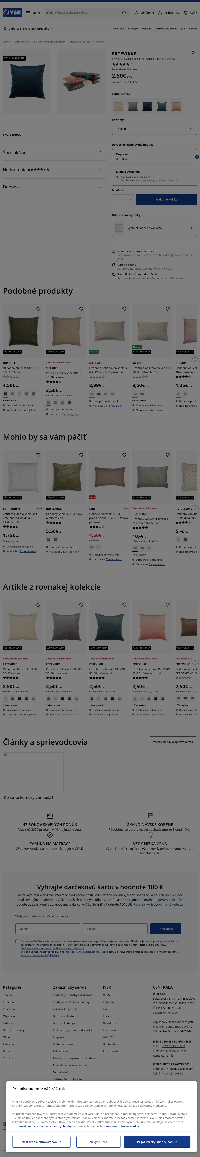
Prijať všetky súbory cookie (157, 1142)
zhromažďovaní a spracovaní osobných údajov (43, 1126)
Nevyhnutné (98, 1142)
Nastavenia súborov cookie (41, 1142)
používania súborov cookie (121, 1126)
